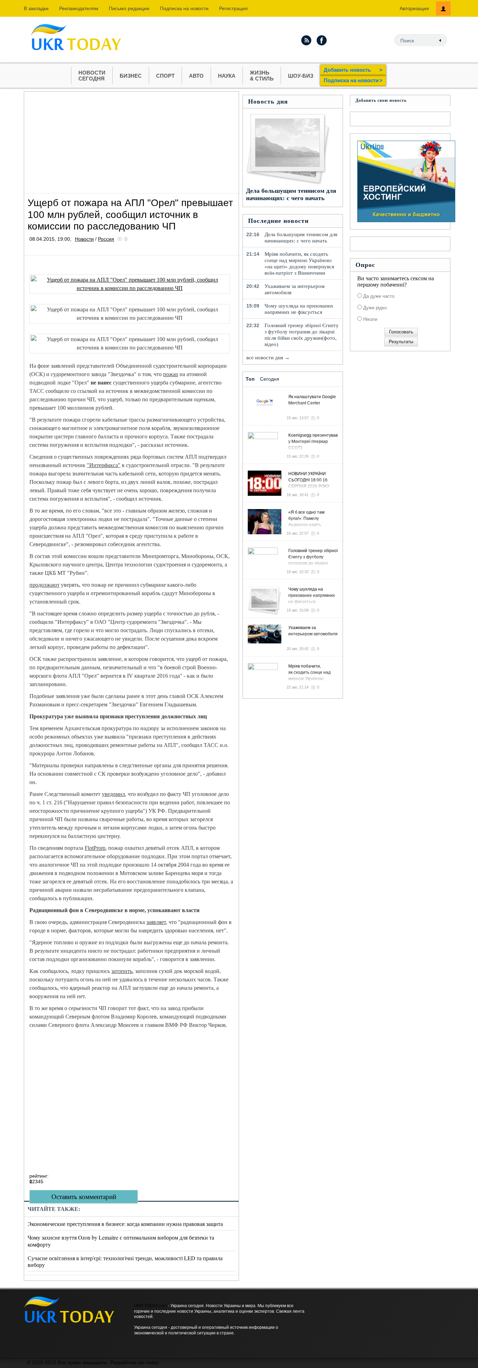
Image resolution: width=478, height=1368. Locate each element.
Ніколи (369, 319)
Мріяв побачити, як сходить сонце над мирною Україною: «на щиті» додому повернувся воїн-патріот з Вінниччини (299, 263)
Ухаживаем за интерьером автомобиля (295, 289)
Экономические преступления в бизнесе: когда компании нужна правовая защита (125, 1223)
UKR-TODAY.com (150, 1305)
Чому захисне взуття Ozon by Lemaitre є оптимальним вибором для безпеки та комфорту (121, 1241)
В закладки (36, 8)
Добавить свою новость (381, 100)
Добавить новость (353, 70)
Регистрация (233, 8)
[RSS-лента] (306, 40)
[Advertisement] (131, 141)
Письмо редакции (129, 8)
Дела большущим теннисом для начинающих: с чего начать (291, 194)
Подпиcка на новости (184, 8)
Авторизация (414, 8)
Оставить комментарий (83, 1196)
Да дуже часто (378, 296)
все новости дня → (268, 357)
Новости (84, 239)
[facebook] (322, 40)
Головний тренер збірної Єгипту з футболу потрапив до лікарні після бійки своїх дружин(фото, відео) (302, 335)
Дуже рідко (374, 307)
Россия (106, 239)
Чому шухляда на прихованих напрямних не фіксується (299, 309)
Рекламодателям (78, 8)
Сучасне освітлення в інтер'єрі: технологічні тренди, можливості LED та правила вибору (125, 1261)
